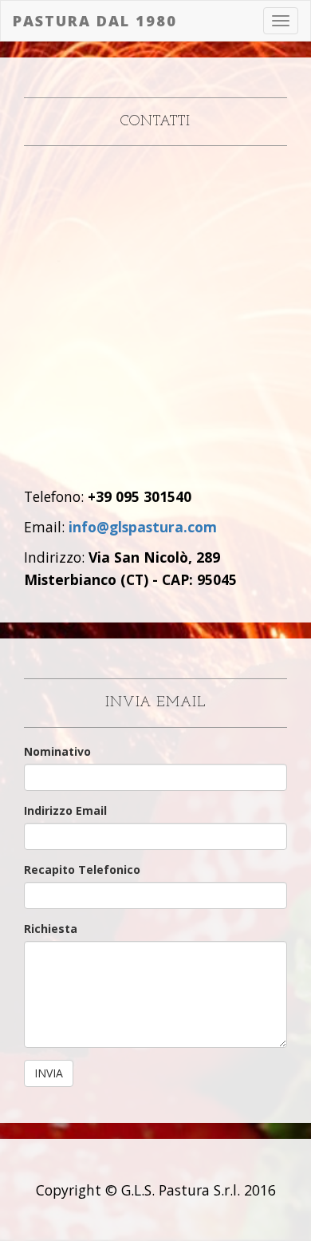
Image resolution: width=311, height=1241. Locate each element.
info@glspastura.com (143, 526)
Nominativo (57, 751)
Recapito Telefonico (82, 869)
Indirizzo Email (65, 810)
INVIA (48, 1073)
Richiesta (50, 928)
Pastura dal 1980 (95, 20)
